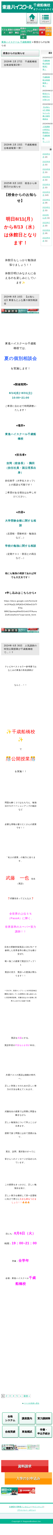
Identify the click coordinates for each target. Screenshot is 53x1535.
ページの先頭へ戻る (31, 1403)
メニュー (45, 21)
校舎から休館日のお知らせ (46, 97)
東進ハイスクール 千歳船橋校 (16, 42)
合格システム (10, 1418)
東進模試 (27, 1431)
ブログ (30, 31)
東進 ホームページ (32, 21)
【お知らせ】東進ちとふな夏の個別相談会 (46, 113)
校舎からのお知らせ (23, 32)
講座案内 (27, 1418)
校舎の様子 (11, 31)
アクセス (4, 31)
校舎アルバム (36, 31)
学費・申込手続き (43, 1431)
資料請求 (42, 31)
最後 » (26, 1396)
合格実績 (10, 1431)
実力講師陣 (43, 1418)
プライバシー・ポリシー (26, 1510)
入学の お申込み (48, 31)
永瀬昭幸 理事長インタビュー (20, 1507)
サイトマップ (38, 1507)
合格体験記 (17, 31)
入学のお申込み (28, 1478)
